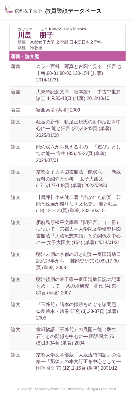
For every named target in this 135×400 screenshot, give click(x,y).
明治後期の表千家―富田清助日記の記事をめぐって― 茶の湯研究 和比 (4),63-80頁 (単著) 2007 (78, 286)
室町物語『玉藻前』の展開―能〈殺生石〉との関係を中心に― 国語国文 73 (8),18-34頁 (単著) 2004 (76, 336)
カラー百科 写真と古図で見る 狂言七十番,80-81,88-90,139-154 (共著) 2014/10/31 (78, 73)
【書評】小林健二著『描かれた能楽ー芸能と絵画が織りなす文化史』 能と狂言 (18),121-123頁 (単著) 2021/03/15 (78, 204)
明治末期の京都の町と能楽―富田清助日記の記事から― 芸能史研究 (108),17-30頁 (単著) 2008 (78, 261)
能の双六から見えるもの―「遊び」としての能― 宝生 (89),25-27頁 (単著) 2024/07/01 (78, 153)
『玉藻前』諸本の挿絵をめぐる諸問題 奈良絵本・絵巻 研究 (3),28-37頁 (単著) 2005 (77, 311)
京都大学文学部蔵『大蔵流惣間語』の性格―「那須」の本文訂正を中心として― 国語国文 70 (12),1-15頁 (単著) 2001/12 (78, 361)
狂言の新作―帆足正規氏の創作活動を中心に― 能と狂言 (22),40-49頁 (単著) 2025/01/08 (78, 128)
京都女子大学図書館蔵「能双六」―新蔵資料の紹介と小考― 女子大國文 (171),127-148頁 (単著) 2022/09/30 (78, 178)
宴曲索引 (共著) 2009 (58, 109)
